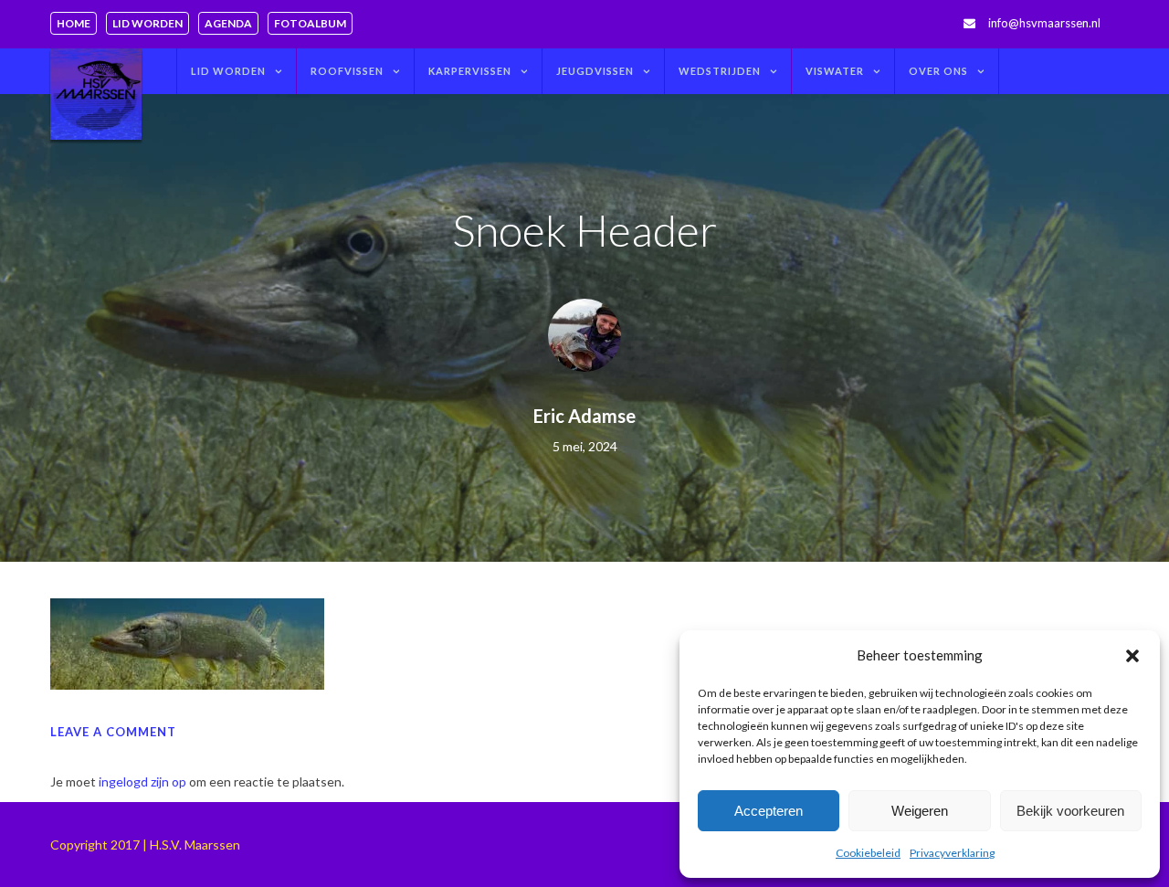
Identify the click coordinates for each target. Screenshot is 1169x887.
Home (73, 23)
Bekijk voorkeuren (1070, 810)
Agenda (228, 23)
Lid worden (147, 23)
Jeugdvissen (595, 71)
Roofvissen (347, 71)
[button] (1132, 656)
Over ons (938, 71)
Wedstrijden (720, 71)
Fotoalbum (310, 23)
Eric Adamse (584, 416)
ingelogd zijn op (142, 781)
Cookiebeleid (868, 853)
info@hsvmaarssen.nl (1044, 23)
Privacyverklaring (952, 853)
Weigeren (919, 810)
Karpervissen (469, 71)
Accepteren (768, 810)
